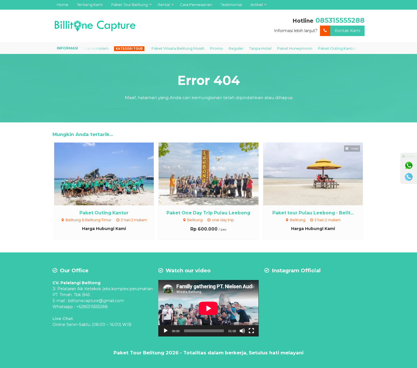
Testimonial (231, 4)
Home (62, 4)
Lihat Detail (109, 173)
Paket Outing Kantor (325, 48)
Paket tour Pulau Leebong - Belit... (313, 213)
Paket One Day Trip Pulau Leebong (208, 213)
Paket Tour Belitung (129, 4)
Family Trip (360, 48)
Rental (164, 4)
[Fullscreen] (251, 331)
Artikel (256, 4)
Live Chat (62, 318)
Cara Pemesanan (196, 4)
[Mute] (242, 331)
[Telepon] (409, 177)
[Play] (166, 331)
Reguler (224, 48)
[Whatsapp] (409, 165)
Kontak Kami (347, 30)
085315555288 (340, 20)
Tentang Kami (90, 4)
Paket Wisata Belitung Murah (166, 48)
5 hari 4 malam (83, 48)
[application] (208, 308)
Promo (205, 48)
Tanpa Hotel (248, 48)
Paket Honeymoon (283, 48)
